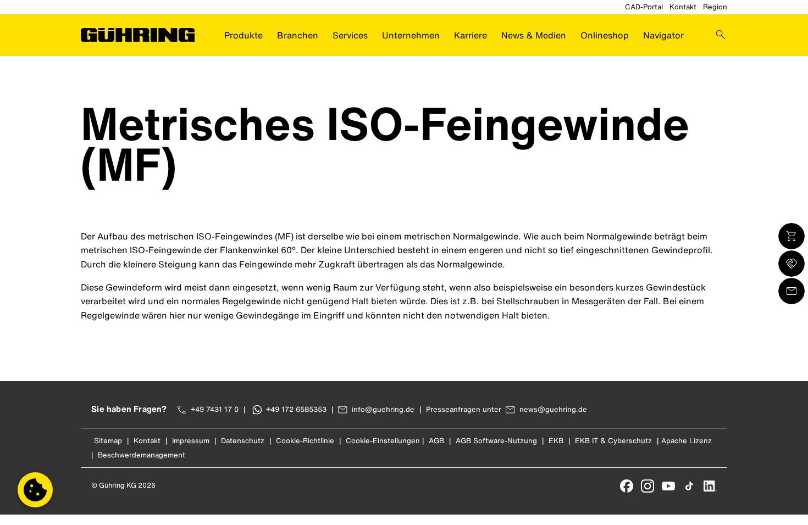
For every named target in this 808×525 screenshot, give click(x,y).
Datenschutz (242, 440)
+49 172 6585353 (296, 409)
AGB (436, 440)
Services (350, 35)
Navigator (663, 35)
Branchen (297, 35)
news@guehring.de (553, 409)
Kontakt (682, 7)
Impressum (190, 440)
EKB (556, 440)
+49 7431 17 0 (215, 409)
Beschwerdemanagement (141, 455)
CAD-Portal (644, 7)
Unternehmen (411, 35)
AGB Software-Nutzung (496, 440)
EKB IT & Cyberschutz (613, 440)
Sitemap (108, 440)
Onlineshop (604, 35)
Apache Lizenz (686, 440)
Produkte (243, 35)
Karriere (470, 35)
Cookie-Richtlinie (305, 440)
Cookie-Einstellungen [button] (383, 440)
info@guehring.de (383, 409)
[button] (35, 489)
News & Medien (533, 35)
